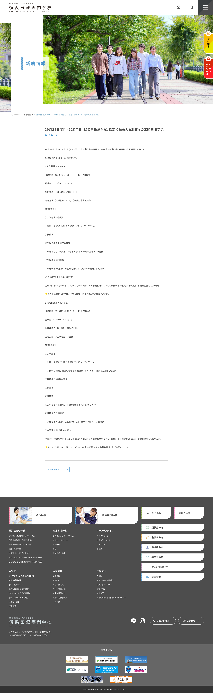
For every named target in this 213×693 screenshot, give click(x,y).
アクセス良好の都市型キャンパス (22, 536)
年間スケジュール (103, 540)
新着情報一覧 (53, 469)
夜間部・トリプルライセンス (19, 553)
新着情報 (27, 114)
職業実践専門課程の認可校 (20, 544)
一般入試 (56, 602)
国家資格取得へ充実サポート (20, 540)
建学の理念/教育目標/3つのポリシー (111, 597)
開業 (54, 549)
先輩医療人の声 (59, 553)
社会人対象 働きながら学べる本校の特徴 (25, 557)
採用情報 (12, 606)
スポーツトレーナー (60, 540)
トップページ (16, 114)
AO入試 (56, 580)
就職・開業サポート (16, 549)
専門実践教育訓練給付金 (19, 589)
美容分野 (56, 544)
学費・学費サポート (16, 585)
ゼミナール (101, 544)
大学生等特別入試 (60, 597)
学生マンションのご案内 (18, 597)
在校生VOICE (102, 536)
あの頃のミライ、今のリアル (63, 536)
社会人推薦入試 (59, 589)
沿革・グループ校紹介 (105, 580)
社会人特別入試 (59, 593)
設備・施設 (101, 589)
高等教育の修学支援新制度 (20, 593)
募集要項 (56, 576)
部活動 (99, 549)
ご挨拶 (99, 576)
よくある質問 (14, 602)
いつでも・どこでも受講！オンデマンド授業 (25, 562)
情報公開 (100, 593)
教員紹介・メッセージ (105, 585)
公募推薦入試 (58, 585)
